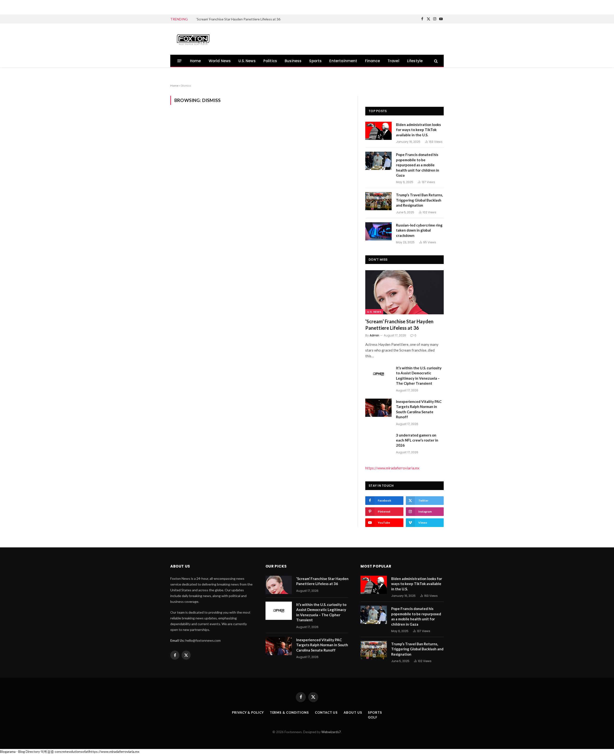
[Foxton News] (193, 39)
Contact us (326, 712)
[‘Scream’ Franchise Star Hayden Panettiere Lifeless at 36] (404, 292)
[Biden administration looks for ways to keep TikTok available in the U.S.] (378, 131)
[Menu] (179, 60)
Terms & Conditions (289, 712)
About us (353, 712)
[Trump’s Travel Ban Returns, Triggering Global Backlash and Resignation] (378, 201)
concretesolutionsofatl (72, 751)
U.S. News (247, 60)
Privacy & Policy (248, 712)
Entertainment (343, 60)
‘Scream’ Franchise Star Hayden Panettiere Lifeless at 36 (399, 324)
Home (195, 60)
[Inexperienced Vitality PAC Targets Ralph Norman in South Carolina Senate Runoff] (378, 408)
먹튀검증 (47, 751)
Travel (393, 60)
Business (293, 60)
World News (220, 60)
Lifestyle (415, 60)
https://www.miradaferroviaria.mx (392, 468)
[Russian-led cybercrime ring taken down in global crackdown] (378, 231)
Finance (372, 60)
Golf (372, 717)
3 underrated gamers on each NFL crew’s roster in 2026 (417, 440)
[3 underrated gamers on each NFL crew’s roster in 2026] (378, 441)
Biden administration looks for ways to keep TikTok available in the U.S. (418, 129)
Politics (270, 60)
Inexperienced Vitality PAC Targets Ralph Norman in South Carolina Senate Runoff (419, 409)
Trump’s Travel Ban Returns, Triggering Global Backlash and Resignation (419, 200)
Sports (315, 60)
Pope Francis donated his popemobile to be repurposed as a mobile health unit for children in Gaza (417, 164)
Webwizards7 (331, 732)
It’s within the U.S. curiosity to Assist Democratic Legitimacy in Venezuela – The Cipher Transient (250, 19)
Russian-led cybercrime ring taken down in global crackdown (419, 230)
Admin (374, 335)
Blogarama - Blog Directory (20, 751)
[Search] (435, 60)
